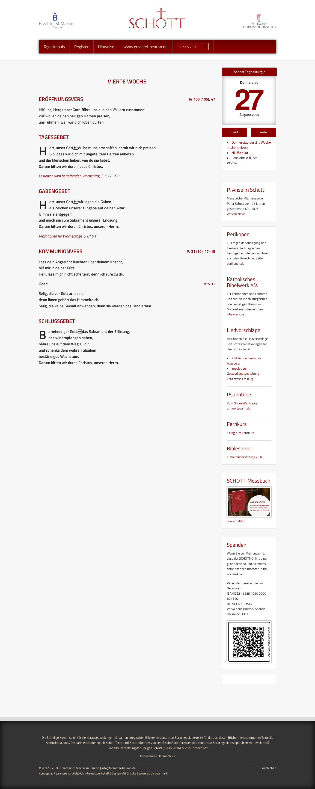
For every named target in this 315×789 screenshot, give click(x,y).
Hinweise (106, 47)
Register (81, 47)
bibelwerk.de (235, 314)
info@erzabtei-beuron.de (118, 767)
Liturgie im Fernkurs (240, 432)
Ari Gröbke (129, 773)
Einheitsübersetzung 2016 (245, 456)
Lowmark (161, 773)
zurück (234, 132)
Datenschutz (166, 755)
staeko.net (200, 747)
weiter (263, 132)
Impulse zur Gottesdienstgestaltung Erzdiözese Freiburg (243, 373)
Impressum (148, 755)
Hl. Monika (240, 152)
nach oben (269, 767)
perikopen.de (235, 263)
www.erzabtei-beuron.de (145, 47)
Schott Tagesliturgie (249, 71)
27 (248, 98)
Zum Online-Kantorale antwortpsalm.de (242, 406)
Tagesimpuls (54, 47)
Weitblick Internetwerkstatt (90, 773)
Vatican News (236, 213)
